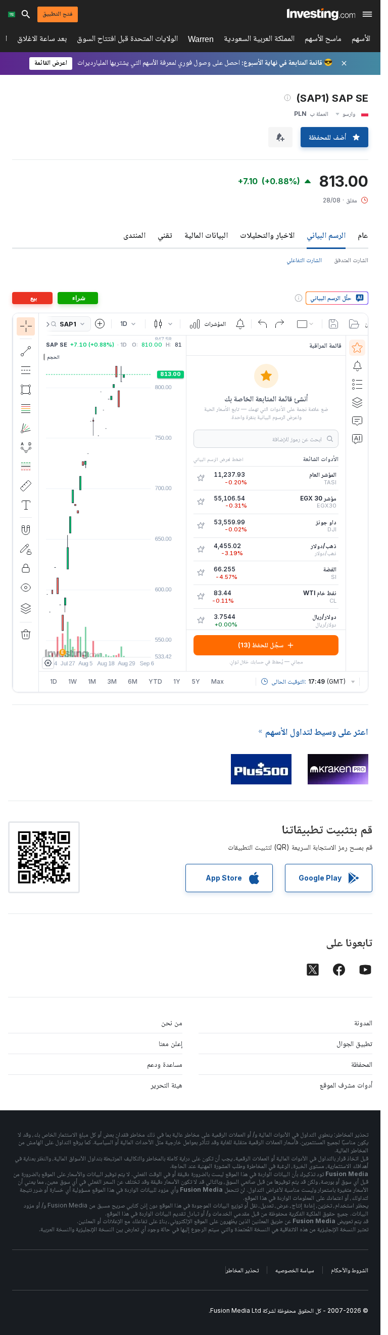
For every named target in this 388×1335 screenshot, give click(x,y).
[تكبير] (99, 644)
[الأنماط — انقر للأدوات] (26, 447)
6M (132, 681)
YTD (155, 681)
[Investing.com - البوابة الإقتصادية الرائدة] (321, 14)
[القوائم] (357, 384)
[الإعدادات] (48, 663)
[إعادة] (279, 323)
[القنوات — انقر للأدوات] (26, 370)
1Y (176, 681)
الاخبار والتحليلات (267, 235)
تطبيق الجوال (354, 1043)
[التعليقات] (357, 420)
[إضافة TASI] (200, 478)
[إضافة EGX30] (200, 502)
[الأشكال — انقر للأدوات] (26, 390)
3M (112, 681)
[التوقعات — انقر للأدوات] (26, 466)
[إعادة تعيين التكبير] (140, 644)
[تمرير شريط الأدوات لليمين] (46, 324)
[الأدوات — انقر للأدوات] (26, 486)
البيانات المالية (206, 235)
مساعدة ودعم (164, 1064)
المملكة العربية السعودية (259, 40)
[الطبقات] (25, 608)
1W (72, 681)
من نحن (171, 1022)
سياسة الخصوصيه (294, 1270)
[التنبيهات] (357, 366)
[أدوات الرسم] (22, 502)
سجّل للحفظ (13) (260, 645)
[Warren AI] (357, 439)
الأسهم (361, 40)
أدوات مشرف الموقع (346, 1084)
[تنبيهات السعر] (240, 323)
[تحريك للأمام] (126, 644)
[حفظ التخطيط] (333, 323)
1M (92, 681)
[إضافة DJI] (200, 526)
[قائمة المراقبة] (357, 348)
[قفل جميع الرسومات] (26, 568)
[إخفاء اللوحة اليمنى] (183, 503)
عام (363, 235)
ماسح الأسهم (323, 40)
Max (217, 681)
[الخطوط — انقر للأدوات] (26, 351)
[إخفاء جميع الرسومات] (26, 587)
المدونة (363, 1022)
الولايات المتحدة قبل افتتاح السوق (127, 40)
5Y (195, 681)
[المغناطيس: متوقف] (26, 530)
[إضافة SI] (200, 573)
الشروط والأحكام (349, 1270)
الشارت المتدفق (351, 260)
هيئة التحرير (166, 1084)
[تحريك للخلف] (112, 644)
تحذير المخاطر (242, 1270)
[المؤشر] (26, 326)
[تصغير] (85, 644)
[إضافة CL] (200, 597)
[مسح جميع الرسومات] (26, 634)
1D (53, 681)
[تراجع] (262, 323)
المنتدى (134, 235)
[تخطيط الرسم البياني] (306, 323)
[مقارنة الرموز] (100, 323)
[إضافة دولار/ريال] (200, 620)
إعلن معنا (170, 1043)
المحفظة (361, 1064)
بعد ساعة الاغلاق (42, 40)
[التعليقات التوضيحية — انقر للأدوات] (26, 505)
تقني (165, 235)
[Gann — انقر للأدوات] (26, 428)
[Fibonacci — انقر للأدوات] (26, 409)
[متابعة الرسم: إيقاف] (26, 549)
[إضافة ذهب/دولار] (200, 550)
